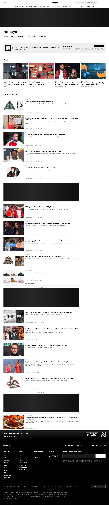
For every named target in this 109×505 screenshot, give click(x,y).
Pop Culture (6, 81)
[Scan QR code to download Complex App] (103, 434)
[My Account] (102, 2)
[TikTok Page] (101, 445)
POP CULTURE (50, 6)
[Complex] (54, 2)
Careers (36, 455)
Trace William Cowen (60, 86)
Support (21, 460)
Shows (5, 472)
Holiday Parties (20, 36)
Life (4, 467)
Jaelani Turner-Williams (31, 145)
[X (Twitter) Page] (81, 445)
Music (5, 457)
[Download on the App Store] (92, 434)
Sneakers (6, 460)
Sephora (31, 86)
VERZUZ (75, 6)
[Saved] (99, 2)
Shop (20, 455)
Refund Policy (22, 465)
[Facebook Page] (78, 445)
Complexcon (7, 475)
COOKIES (76, 486)
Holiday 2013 (42, 36)
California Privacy (35, 486)
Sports (5, 465)
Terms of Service (76, 50)
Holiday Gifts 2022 (32, 36)
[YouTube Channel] (93, 445)
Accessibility (59, 486)
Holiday (11, 36)
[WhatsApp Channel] (85, 445)
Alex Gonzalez (29, 428)
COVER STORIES (67, 6)
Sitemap (68, 486)
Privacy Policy (67, 50)
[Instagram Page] (89, 445)
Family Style (6, 477)
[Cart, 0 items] (105, 2)
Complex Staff (29, 112)
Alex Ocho (28, 234)
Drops (20, 457)
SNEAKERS (29, 6)
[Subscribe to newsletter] (101, 456)
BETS (58, 6)
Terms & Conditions (9, 486)
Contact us (37, 457)
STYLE (22, 6)
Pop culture (6, 462)
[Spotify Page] (105, 445)
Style (4, 455)
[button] (98, 486)
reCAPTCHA (97, 49)
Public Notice (48, 486)
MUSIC (36, 6)
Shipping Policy (23, 462)
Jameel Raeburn (29, 280)
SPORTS (42, 6)
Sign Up (99, 46)
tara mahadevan (29, 128)
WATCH (82, 6)
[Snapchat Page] (97, 445)
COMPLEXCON (90, 6)
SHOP (16, 6)
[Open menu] (4, 2)
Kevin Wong (6, 86)
